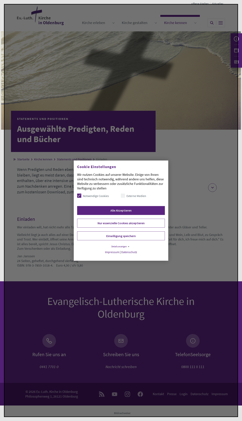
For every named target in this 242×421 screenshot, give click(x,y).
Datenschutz (129, 252)
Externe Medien (136, 196)
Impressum (112, 252)
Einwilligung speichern (121, 236)
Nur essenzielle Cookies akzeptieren (121, 223)
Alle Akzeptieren (121, 210)
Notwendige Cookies (96, 196)
